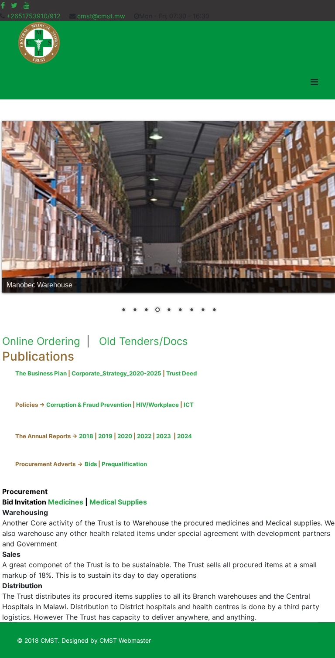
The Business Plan (41, 373)
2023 (163, 436)
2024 (184, 436)
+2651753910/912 (34, 16)
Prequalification (124, 463)
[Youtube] (27, 5)
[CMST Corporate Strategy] (197, 373)
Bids (91, 463)
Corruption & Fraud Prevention (89, 404)
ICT (189, 404)
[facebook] (3, 5)
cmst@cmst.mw (101, 16)
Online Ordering (41, 341)
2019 (105, 436)
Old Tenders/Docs (143, 341)
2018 (86, 436)
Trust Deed (181, 373)
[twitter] (14, 5)
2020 (124, 436)
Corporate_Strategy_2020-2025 (116, 373)
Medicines (65, 502)
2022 (144, 436)
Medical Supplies (118, 502)
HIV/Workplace (158, 404)
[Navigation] (314, 82)
